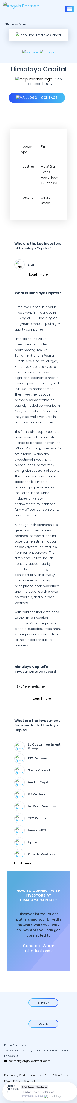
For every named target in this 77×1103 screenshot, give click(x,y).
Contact (49, 97)
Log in (43, 1024)
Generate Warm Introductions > (38, 948)
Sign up (43, 1003)
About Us (35, 1075)
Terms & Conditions (56, 1075)
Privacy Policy (12, 1081)
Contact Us (30, 1081)
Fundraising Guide (15, 1075)
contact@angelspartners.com (28, 1061)
